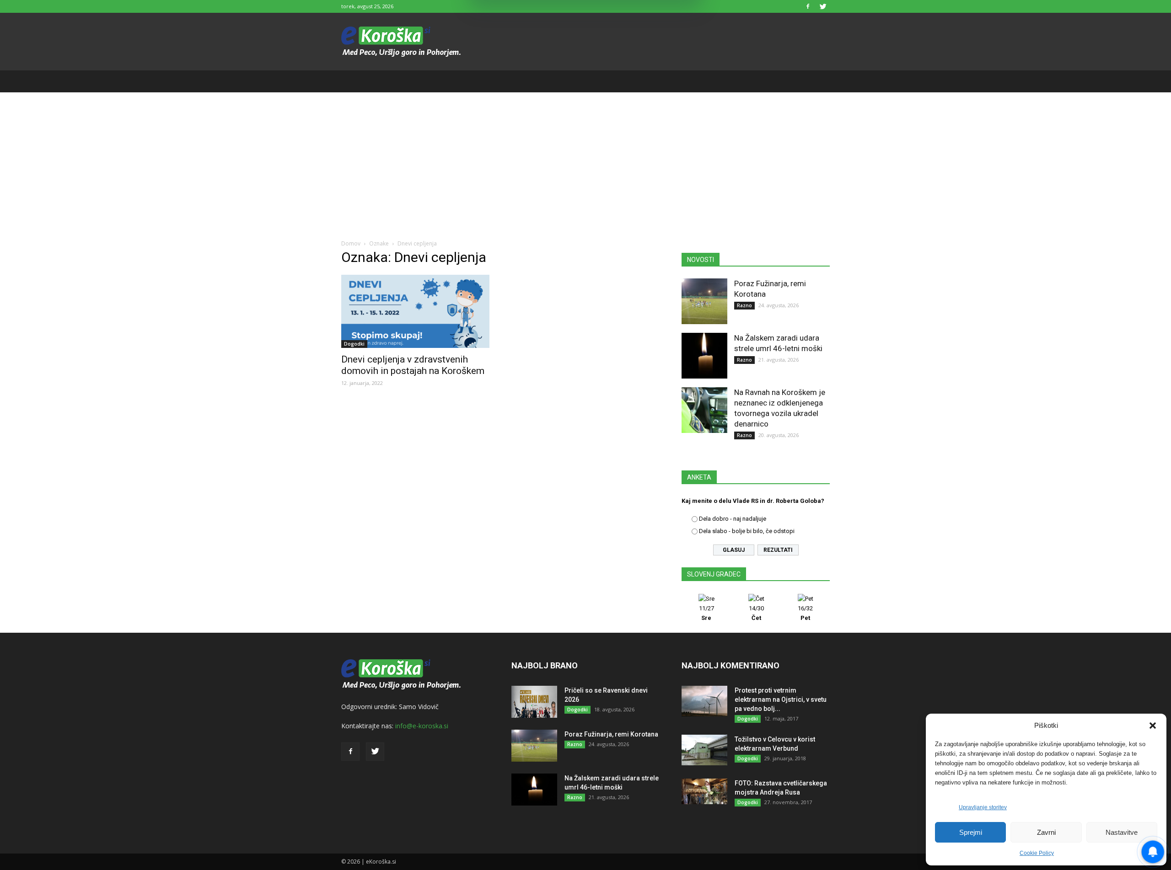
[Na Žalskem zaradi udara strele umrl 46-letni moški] (704, 356)
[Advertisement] (585, 161)
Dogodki (354, 344)
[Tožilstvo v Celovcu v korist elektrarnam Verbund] (704, 750)
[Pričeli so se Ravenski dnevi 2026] (534, 702)
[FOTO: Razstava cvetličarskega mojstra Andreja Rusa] (704, 791)
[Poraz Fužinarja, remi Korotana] (704, 301)
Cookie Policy (1037, 853)
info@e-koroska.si (421, 725)
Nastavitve (1122, 832)
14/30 (756, 613)
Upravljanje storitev (983, 807)
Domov (350, 243)
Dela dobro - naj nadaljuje (732, 518)
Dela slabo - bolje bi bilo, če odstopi (747, 531)
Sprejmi (970, 832)
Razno (744, 305)
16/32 (805, 613)
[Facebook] (808, 6)
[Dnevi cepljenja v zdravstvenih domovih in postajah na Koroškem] (415, 311)
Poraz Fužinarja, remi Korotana (611, 734)
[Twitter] (823, 6)
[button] (1152, 725)
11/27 (706, 613)
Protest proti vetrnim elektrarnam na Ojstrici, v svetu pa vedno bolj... (781, 699)
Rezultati (778, 550)
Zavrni (1046, 832)
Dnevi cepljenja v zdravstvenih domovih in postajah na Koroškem (414, 365)
